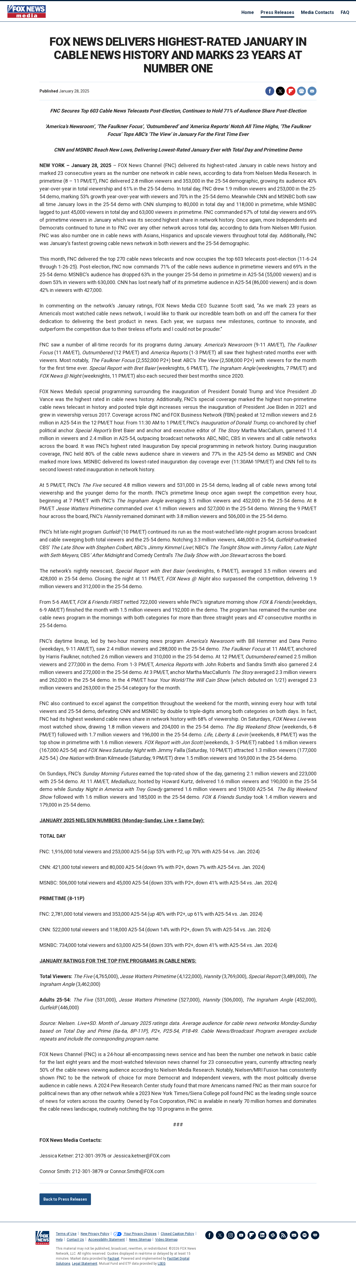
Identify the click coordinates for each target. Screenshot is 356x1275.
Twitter (280, 91)
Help (59, 1240)
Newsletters (294, 1235)
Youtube (241, 1235)
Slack (273, 1235)
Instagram (230, 1235)
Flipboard (290, 91)
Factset (113, 1259)
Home (247, 12)
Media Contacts (317, 12)
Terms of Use (66, 1234)
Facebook (269, 91)
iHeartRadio (315, 1235)
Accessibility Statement (106, 1240)
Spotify (304, 1235)
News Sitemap (140, 1240)
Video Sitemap (166, 1240)
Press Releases (277, 12)
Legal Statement (84, 1264)
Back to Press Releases (65, 1199)
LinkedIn (262, 1235)
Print (301, 91)
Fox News (26, 11)
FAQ (345, 12)
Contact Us (75, 1240)
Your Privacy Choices (140, 1234)
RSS (283, 1235)
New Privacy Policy (95, 1234)
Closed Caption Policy (177, 1234)
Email (312, 91)
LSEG (161, 1264)
